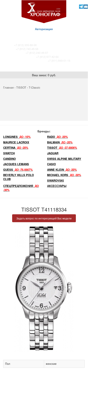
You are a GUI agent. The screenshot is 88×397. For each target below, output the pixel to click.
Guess (18, 170)
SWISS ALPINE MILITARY (64, 159)
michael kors (64, 175)
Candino (9, 159)
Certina (15, 148)
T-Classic (34, 87)
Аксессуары (56, 186)
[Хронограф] (44, 11)
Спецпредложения (21, 188)
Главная (8, 87)
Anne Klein (62, 170)
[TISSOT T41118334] (44, 288)
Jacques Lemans (16, 164)
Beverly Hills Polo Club (18, 177)
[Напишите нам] (86, 6)
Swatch (9, 153)
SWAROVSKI (55, 180)
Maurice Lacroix (16, 142)
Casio (51, 164)
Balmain (60, 142)
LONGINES (17, 137)
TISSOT (21, 87)
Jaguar (52, 153)
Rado (57, 137)
